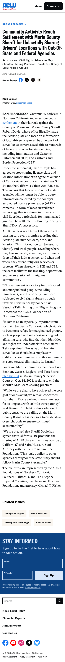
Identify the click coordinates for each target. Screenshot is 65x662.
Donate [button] (52, 6)
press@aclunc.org (24, 102)
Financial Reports (13, 618)
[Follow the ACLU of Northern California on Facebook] (5, 643)
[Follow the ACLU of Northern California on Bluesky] (37, 643)
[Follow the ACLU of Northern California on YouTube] (13, 643)
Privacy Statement (27, 657)
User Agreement (9, 657)
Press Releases (12, 24)
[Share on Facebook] (21, 81)
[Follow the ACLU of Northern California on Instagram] (21, 643)
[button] (33, 80)
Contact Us (9, 632)
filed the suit (10, 376)
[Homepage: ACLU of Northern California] (13, 6)
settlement (9, 122)
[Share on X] (27, 81)
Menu (38, 6)
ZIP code (8, 573)
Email (7, 561)
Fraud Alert (42, 657)
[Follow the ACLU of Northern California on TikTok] (29, 643)
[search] (59, 601)
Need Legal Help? (13, 610)
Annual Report (11, 625)
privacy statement (32, 587)
